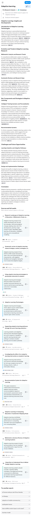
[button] (28, 2)
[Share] (28, 6)
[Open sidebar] (2, 2)
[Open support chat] (29, 513)
